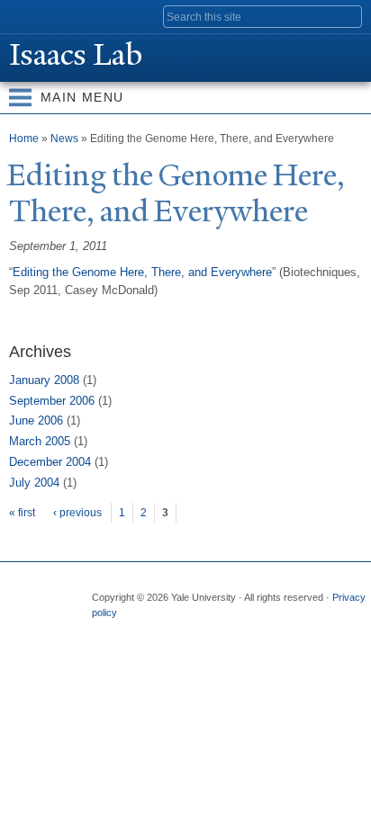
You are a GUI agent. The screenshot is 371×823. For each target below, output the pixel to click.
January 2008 (44, 380)
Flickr (174, 630)
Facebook (103, 630)
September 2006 (52, 400)
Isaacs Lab (75, 55)
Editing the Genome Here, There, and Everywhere (142, 272)
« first (22, 512)
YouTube (244, 630)
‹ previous (77, 512)
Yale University (30, 15)
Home (24, 138)
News (64, 138)
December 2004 (50, 462)
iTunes (209, 630)
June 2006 (36, 420)
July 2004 (34, 482)
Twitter (138, 630)
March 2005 (39, 441)
